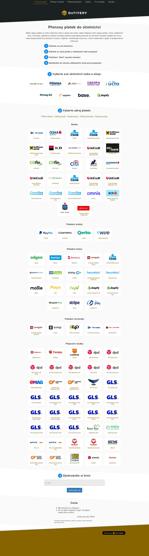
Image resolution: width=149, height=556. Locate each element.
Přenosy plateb (41, 2)
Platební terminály (87, 116)
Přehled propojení (74, 2)
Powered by (108, 533)
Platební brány (73, 116)
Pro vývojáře (100, 2)
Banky (50, 116)
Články (88, 2)
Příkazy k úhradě (57, 2)
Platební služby (60, 116)
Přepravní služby (101, 116)
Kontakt (111, 2)
